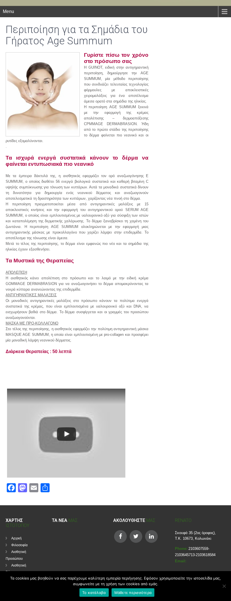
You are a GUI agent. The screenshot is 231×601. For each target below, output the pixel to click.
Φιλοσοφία (19, 545)
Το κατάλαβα (94, 592)
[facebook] (120, 536)
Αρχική (16, 538)
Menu (8, 11)
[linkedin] (151, 536)
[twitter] (136, 536)
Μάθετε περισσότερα (133, 592)
